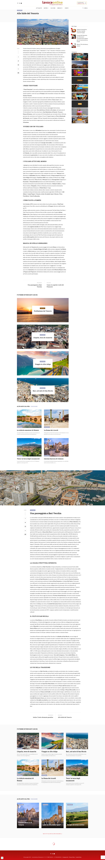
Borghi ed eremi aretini (75, 825)
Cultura (53, 8)
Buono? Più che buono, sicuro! (82, 45)
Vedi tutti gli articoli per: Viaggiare (52, 833)
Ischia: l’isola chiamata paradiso (43, 717)
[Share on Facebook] (18, 57)
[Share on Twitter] (18, 61)
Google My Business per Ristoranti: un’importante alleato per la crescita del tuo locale (82, 38)
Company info (65, 857)
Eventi (66, 8)
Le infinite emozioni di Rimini (28, 430)
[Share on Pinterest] (18, 64)
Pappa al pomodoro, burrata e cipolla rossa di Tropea (82, 31)
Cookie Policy (78, 857)
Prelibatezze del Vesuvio (43, 311)
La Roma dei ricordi (51, 430)
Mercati (59, 8)
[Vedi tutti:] (80, 56)
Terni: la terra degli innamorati (28, 459)
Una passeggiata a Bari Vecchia (35, 286)
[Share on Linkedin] (18, 68)
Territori (43, 308)
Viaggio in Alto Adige (43, 364)
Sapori (45, 8)
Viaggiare (20, 10)
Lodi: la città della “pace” (52, 825)
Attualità (39, 8)
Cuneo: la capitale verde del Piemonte (55, 286)
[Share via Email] (18, 72)
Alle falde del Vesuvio (65, 717)
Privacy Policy (72, 857)
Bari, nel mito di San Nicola (43, 391)
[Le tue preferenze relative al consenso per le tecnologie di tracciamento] (2, 858)
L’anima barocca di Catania (53, 459)
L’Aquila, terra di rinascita (42, 338)
